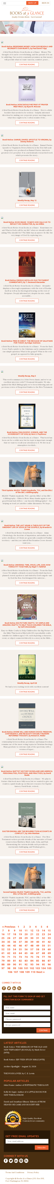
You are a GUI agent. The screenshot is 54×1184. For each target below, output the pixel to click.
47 (26, 945)
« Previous (8, 926)
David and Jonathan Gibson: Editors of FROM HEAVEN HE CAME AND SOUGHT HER (24, 1103)
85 (37, 960)
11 (26, 930)
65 (26, 953)
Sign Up (32, 3)
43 (3, 945)
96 (49, 964)
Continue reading (27, 64)
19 (20, 934)
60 (49, 949)
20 (26, 934)
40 (37, 941)
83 (26, 960)
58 (37, 949)
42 (49, 941)
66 (31, 953)
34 (3, 941)
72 (14, 956)
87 (49, 960)
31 (37, 937)
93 (31, 964)
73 (20, 956)
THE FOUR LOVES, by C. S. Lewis (19, 1073)
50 (43, 945)
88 (3, 964)
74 (26, 956)
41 (43, 941)
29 (26, 937)
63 (14, 953)
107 (16, 971)
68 (43, 953)
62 (8, 953)
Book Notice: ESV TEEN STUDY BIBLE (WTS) (24, 1059)
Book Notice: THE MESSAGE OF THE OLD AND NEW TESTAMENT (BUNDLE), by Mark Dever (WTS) (25, 1050)
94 (37, 964)
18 (14, 934)
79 (3, 960)
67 (37, 953)
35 (8, 941)
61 (3, 953)
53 (8, 949)
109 (27, 971)
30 (31, 937)
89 (8, 964)
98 (8, 968)
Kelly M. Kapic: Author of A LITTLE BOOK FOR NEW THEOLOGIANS (25, 1093)
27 (14, 937)
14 (43, 930)
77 (43, 956)
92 (26, 964)
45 (14, 945)
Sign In (45, 3)
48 (31, 945)
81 (14, 960)
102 (32, 968)
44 (8, 945)
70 (3, 956)
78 (49, 956)
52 (3, 949)
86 (43, 960)
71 (8, 956)
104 (43, 968)
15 (49, 930)
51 (49, 945)
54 (14, 949)
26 (8, 937)
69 (49, 953)
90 (14, 964)
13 (37, 930)
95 (43, 964)
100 (20, 968)
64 (20, 953)
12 (31, 930)
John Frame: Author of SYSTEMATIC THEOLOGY (26, 1085)
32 (43, 937)
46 (20, 945)
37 (20, 941)
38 (26, 941)
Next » (40, 971)
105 (49, 968)
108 (21, 971)
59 (43, 949)
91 (20, 964)
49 (37, 945)
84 (31, 960)
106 (10, 971)
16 (3, 934)
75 (31, 956)
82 (20, 960)
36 (14, 941)
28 (20, 937)
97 (3, 968)
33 (49, 937)
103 (37, 968)
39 (31, 941)
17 (8, 934)
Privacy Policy (33, 1172)
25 (3, 937)
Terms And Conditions (15, 1172)
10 (20, 930)
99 (14, 968)
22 (37, 934)
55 (20, 949)
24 (49, 934)
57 (31, 949)
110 (33, 971)
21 (31, 934)
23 (43, 934)
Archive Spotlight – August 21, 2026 (20, 1066)
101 (26, 968)
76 (37, 956)
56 (26, 949)
